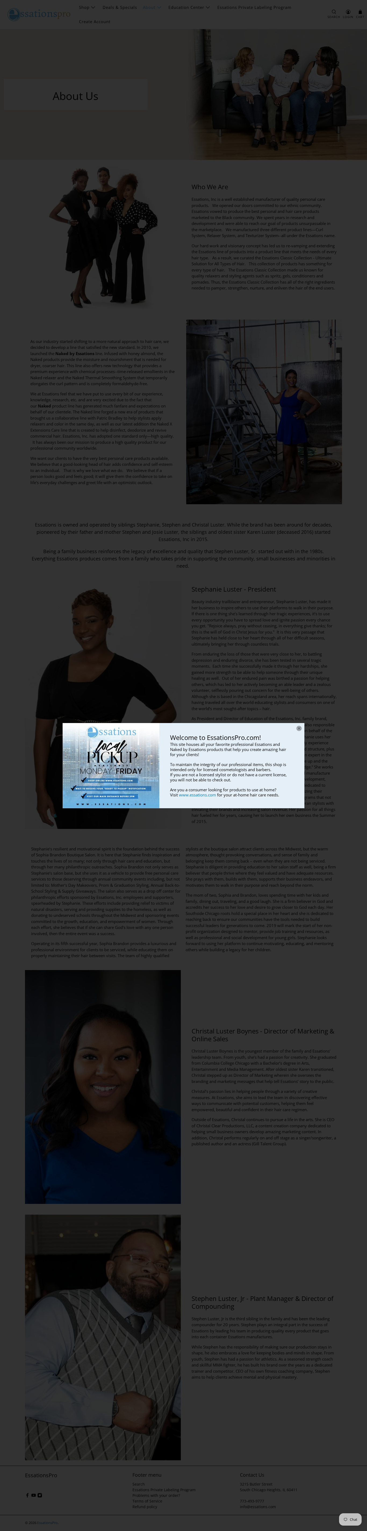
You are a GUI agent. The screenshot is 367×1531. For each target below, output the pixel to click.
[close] (299, 728)
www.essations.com (197, 794)
